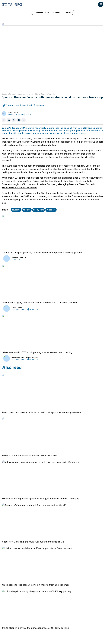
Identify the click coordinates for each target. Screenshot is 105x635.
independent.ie (47, 145)
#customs (16, 210)
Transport (57, 12)
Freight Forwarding (41, 12)
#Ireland (26, 210)
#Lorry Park (38, 210)
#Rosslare (51, 210)
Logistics (68, 12)
